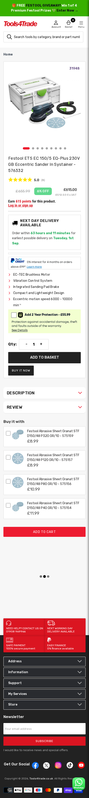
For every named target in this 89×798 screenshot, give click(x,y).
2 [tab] (33, 148)
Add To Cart (44, 532)
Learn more (34, 266)
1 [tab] (26, 148)
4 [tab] (42, 148)
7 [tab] (56, 148)
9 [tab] (65, 148)
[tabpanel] (44, 105)
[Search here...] (9, 37)
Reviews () (26, 180)
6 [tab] (51, 148)
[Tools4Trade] (23, 25)
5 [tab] (47, 148)
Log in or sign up (20, 205)
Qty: (12, 344)
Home (8, 54)
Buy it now (21, 370)
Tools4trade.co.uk (41, 778)
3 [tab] (38, 148)
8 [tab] (60, 148)
